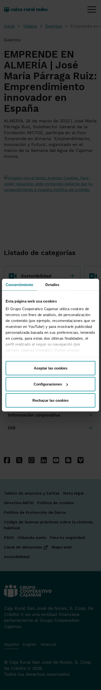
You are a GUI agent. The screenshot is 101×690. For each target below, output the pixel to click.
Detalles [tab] (52, 284)
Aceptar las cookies (50, 368)
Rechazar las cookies (50, 400)
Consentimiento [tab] (19, 284)
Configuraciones (48, 384)
